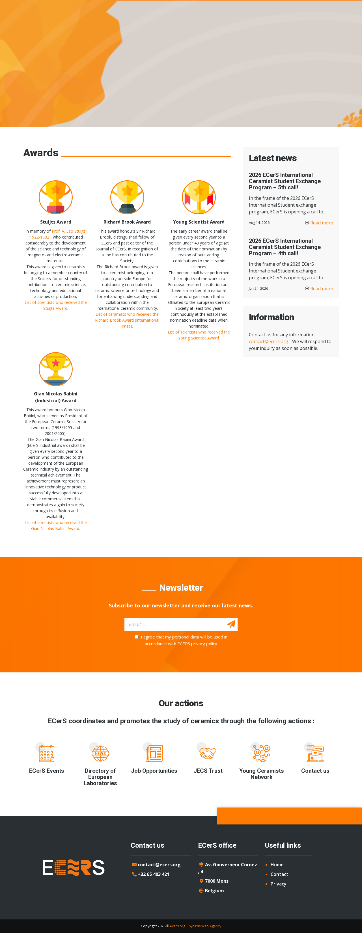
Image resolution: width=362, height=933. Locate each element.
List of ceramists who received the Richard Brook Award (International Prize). (127, 320)
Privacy (278, 884)
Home (277, 864)
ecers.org (177, 926)
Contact (279, 874)
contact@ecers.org (268, 341)
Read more (321, 223)
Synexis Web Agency (205, 926)
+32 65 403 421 (153, 874)
